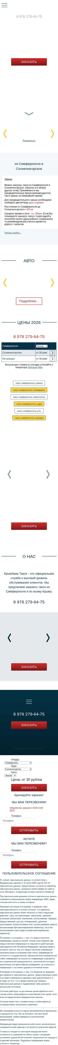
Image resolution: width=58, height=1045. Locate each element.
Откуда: (15, 759)
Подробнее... (29, 301)
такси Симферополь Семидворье (29, 390)
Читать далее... (12, 233)
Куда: (14, 766)
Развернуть (29, 140)
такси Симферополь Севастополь (29, 397)
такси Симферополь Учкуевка (29, 418)
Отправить (29, 830)
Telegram (26, 21)
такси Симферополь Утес (29, 411)
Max (35, 21)
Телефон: (16, 816)
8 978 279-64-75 (29, 17)
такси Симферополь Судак (29, 404)
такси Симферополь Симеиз (29, 383)
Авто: (14, 772)
